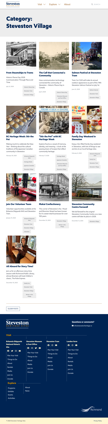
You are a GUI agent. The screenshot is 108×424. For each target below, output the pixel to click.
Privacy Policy (98, 421)
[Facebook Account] (8, 351)
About (67, 4)
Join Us (10, 375)
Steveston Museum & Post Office (34, 343)
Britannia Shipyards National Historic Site (14, 344)
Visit (40, 4)
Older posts (13, 309)
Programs (11, 388)
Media (9, 371)
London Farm (72, 341)
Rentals (10, 367)
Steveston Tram (53, 341)
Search (97, 4)
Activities (11, 398)
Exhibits (11, 391)
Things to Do (12, 359)
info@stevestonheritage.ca (83, 326)
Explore (53, 4)
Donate (10, 379)
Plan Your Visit (12, 355)
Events (10, 395)
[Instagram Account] (16, 351)
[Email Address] (20, 351)
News (27, 391)
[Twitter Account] (12, 351)
